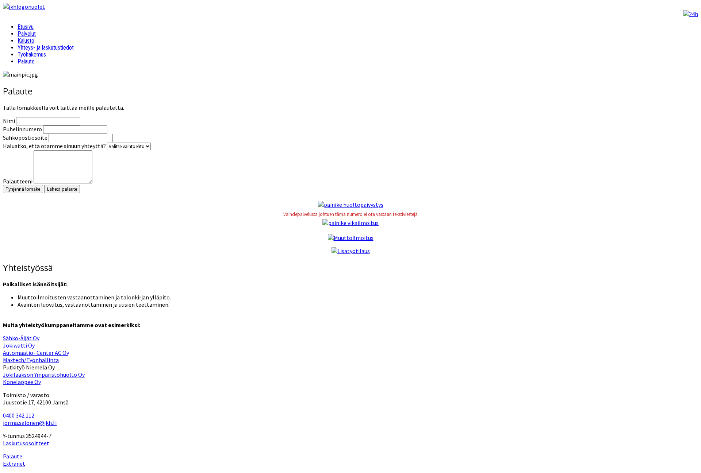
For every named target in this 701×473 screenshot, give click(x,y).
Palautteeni (18, 181)
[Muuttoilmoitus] (351, 237)
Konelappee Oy (22, 381)
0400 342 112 (18, 415)
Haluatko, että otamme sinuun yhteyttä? (54, 146)
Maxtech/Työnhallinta (31, 360)
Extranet (14, 463)
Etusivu (26, 26)
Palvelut (27, 33)
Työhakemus (32, 54)
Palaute (26, 61)
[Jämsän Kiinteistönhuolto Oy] (24, 6)
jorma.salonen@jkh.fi (30, 422)
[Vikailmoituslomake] (350, 222)
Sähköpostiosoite (25, 137)
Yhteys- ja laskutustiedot (46, 47)
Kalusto (26, 40)
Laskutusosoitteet (26, 443)
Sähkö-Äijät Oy (21, 338)
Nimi (9, 120)
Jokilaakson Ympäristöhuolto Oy (44, 374)
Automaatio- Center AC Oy (36, 352)
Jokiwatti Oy (19, 345)
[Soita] (690, 14)
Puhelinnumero (22, 129)
